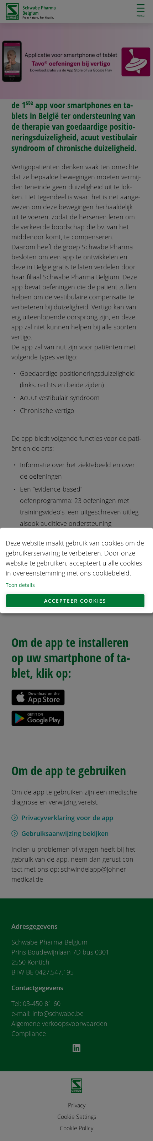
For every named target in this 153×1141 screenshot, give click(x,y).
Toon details (20, 585)
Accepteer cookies (75, 600)
